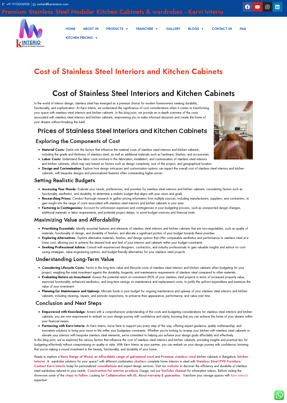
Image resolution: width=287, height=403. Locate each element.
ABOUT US (91, 29)
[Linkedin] (277, 7)
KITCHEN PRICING (79, 38)
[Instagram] (267, 7)
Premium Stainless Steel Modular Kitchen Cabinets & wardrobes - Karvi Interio (112, 11)
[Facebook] (247, 7)
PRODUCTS (114, 29)
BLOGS (193, 29)
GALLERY (173, 29)
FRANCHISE (144, 29)
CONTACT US (222, 29)
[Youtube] (257, 7)
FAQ (243, 29)
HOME (70, 29)
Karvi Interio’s (239, 375)
